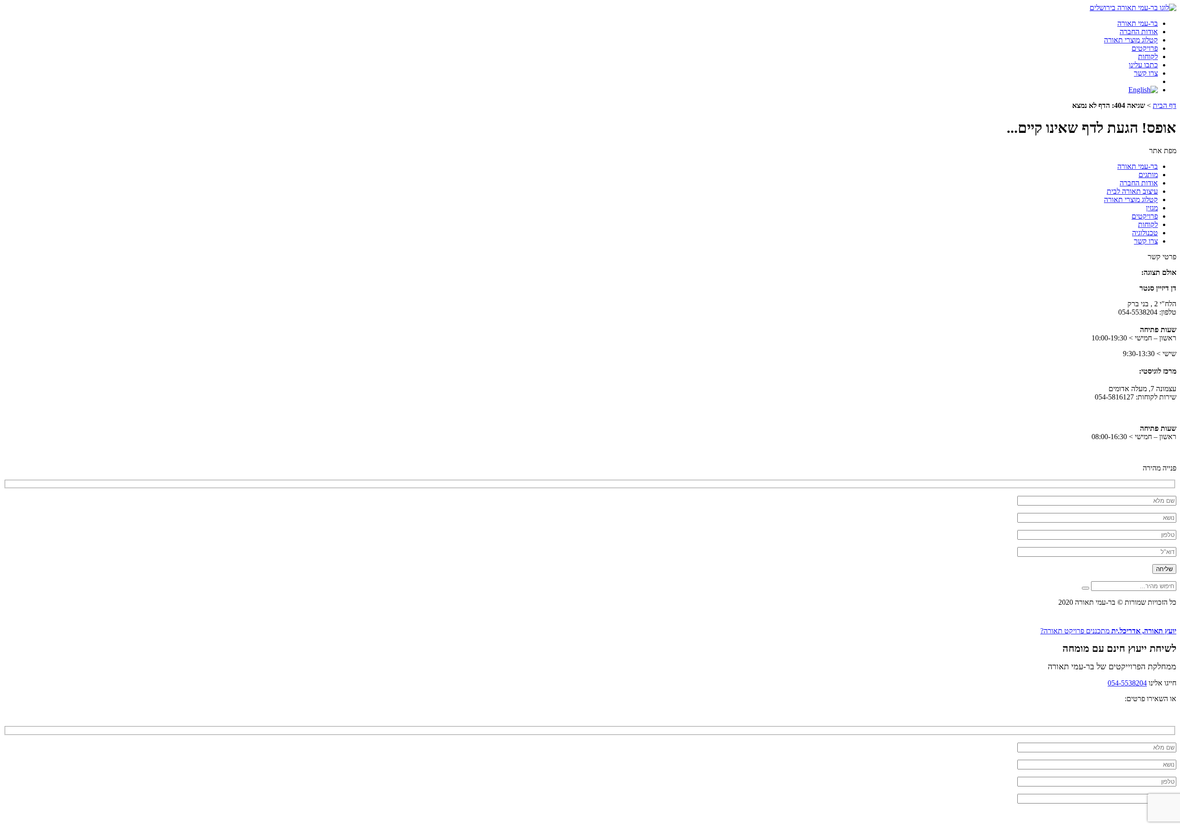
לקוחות (1148, 56)
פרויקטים (1145, 48)
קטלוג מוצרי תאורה (1131, 40)
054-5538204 (1127, 683)
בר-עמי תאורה (1137, 23)
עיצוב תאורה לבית (1132, 191)
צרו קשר (1146, 73)
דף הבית (1164, 105)
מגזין (1152, 208)
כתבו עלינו (1143, 65)
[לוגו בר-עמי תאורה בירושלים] (1133, 8)
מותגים (1148, 175)
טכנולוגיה (1145, 233)
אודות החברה (1139, 32)
